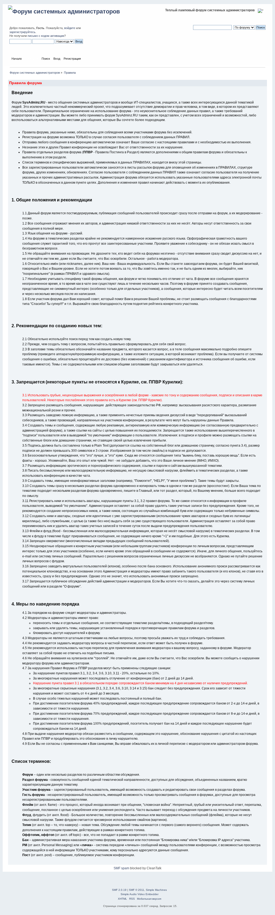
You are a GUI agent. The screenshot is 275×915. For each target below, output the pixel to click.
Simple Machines (156, 889)
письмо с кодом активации (46, 35)
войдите (69, 28)
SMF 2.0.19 (119, 889)
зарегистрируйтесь (22, 32)
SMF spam (121, 868)
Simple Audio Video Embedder (139, 894)
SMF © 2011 (136, 889)
